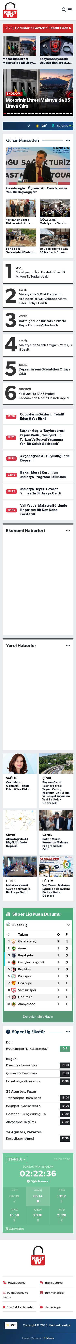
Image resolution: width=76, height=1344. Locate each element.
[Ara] (64, 10)
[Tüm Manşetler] (68, 140)
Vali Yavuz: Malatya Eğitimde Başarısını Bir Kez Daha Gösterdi (43, 510)
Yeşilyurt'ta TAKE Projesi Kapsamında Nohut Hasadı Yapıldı (44, 396)
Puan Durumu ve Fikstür (16, 1295)
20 (71, 113)
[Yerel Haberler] (68, 645)
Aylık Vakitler (16, 1229)
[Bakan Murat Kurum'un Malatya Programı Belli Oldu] (56, 820)
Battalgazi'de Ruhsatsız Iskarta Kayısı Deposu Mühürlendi (42, 323)
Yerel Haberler (21, 645)
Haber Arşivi (53, 1307)
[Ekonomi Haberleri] (68, 530)
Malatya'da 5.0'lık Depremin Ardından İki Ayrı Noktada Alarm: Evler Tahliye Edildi (43, 299)
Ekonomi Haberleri (25, 530)
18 (64, 113)
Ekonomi (25, 389)
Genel (23, 365)
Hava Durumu (17, 1282)
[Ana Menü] (70, 10)
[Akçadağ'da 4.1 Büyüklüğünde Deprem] (20, 820)
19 (67, 113)
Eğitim (47, 881)
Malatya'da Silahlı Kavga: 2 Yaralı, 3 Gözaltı (45, 347)
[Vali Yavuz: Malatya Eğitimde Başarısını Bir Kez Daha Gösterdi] (56, 867)
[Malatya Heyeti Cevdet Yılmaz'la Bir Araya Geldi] (20, 867)
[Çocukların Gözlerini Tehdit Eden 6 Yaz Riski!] (20, 763)
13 (46, 113)
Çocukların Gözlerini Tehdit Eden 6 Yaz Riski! (17, 786)
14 (50, 113)
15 (53, 113)
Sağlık (11, 778)
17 (60, 113)
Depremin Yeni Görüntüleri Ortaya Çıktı (44, 372)
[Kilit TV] (10, 10)
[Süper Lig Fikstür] (68, 1032)
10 (36, 113)
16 (57, 113)
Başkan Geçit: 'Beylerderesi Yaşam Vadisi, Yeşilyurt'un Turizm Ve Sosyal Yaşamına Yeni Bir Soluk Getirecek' (56, 793)
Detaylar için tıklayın (38, 1017)
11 (40, 113)
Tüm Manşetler (54, 1292)
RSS (12, 1325)
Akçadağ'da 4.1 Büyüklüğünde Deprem (17, 843)
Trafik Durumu (54, 1282)
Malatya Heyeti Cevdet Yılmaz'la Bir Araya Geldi (18, 889)
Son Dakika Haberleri (20, 1307)
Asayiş (23, 340)
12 (43, 113)
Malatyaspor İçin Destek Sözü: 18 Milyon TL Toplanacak (40, 274)
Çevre (23, 290)
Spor (19, 268)
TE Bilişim (48, 1338)
